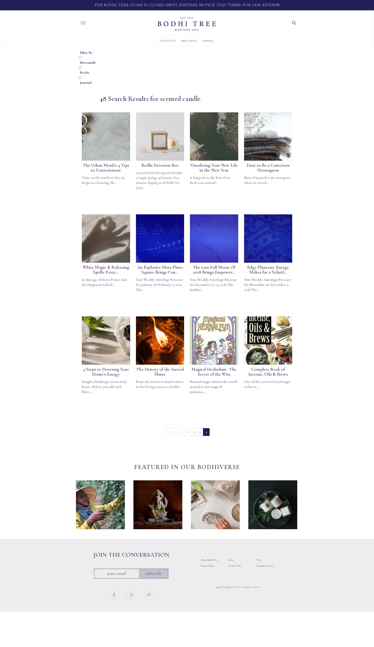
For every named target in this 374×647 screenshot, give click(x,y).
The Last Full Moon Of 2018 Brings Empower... (214, 270)
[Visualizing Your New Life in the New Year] (214, 136)
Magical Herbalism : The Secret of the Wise (213, 372)
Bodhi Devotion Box (160, 165)
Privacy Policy (207, 565)
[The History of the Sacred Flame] (160, 340)
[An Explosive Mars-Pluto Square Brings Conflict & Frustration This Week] (160, 238)
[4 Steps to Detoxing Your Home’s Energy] (106, 340)
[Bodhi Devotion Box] (160, 136)
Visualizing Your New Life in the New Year (214, 168)
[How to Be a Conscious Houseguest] (268, 136)
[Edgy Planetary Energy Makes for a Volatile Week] (268, 238)
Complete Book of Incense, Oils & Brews (268, 372)
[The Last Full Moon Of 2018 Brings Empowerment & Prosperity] (214, 238)
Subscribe (153, 573)
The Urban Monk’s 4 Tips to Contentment (106, 168)
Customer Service (265, 565)
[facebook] (114, 594)
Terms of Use (234, 565)
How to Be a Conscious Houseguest (268, 168)
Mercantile (189, 41)
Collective (168, 41)
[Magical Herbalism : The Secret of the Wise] (214, 340)
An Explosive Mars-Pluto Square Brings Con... (160, 270)
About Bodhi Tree (209, 560)
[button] (294, 22)
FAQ (259, 560)
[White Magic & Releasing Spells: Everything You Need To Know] (106, 238)
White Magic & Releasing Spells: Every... (106, 270)
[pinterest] (149, 594)
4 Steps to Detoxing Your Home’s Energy (106, 372)
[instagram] (132, 594)
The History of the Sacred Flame (160, 372)
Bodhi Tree (187, 24)
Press (231, 560)
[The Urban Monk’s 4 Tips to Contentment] (106, 136)
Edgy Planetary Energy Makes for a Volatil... (268, 270)
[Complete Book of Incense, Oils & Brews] (268, 340)
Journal (208, 41)
